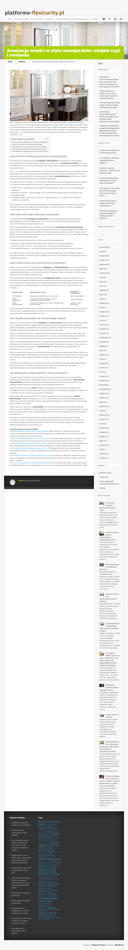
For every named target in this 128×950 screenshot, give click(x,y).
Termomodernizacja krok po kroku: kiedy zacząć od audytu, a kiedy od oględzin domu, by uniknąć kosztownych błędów (109, 781)
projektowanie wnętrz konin (53, 864)
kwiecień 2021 (104, 363)
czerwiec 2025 (104, 273)
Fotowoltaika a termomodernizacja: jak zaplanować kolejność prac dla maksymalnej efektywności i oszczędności (109, 116)
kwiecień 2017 (104, 454)
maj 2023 (102, 299)
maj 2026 (102, 251)
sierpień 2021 (103, 346)
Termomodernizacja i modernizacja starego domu (72, 19)
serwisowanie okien (47, 882)
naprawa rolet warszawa (45, 847)
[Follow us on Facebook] (109, 19)
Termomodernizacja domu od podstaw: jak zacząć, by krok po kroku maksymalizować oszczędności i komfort (109, 746)
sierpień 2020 (104, 398)
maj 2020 (102, 411)
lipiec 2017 (103, 441)
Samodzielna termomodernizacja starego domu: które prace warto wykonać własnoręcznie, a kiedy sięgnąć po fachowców (109, 82)
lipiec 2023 (103, 294)
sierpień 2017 (103, 436)
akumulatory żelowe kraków (49, 822)
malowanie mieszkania (43, 840)
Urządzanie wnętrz (43, 896)
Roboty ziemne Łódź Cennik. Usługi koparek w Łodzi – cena (21, 870)
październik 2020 (105, 389)
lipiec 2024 (103, 282)
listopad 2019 (104, 428)
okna (15, 171)
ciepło (23, 349)
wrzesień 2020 (104, 393)
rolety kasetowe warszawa (49, 873)
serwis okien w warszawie (44, 880)
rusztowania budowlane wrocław (48, 879)
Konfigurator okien (45, 838)
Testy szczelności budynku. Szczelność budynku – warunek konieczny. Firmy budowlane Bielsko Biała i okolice (20, 883)
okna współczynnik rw (49, 860)
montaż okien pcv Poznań (48, 844)
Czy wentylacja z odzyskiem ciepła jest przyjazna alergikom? (109, 160)
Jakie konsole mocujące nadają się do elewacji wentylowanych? (107, 203)
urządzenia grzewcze (53, 896)
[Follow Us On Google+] (121, 19)
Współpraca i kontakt (21, 19)
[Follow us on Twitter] (104, 19)
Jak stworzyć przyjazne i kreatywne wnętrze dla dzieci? (32, 463)
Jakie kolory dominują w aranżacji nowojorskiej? (27, 144)
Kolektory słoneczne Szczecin (49, 835)
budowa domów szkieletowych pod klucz (47, 825)
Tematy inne (49, 19)
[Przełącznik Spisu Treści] (46, 139)
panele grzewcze (46, 862)
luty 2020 (102, 423)
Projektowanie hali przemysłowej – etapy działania (19, 832)
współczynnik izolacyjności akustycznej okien (46, 905)
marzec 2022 (104, 316)
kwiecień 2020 (104, 415)
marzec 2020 (104, 419)
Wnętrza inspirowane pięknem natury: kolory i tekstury (32, 438)
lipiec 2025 (103, 269)
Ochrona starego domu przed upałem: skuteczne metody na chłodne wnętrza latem (109, 105)
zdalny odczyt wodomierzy (48, 918)
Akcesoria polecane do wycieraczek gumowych (109, 567)
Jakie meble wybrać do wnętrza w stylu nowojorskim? (29, 146)
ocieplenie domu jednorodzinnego (46, 850)
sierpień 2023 (104, 290)
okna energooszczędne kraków (46, 855)
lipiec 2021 (103, 350)
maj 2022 (102, 307)
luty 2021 (102, 372)
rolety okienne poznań (43, 876)
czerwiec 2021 (104, 355)
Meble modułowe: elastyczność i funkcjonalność (29, 431)
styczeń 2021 (104, 376)
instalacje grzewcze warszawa (47, 829)
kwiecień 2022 (104, 312)
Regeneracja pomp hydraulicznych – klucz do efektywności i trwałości (20, 910)
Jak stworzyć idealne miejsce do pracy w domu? (29, 448)
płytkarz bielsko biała (46, 867)
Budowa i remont (37, 19)
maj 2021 (102, 359)
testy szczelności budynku (48, 889)
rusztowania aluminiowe (49, 877)
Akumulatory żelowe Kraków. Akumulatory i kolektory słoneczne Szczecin (21, 921)
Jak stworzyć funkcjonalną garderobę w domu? (29, 443)
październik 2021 (105, 337)
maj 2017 (102, 449)
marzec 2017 (103, 458)
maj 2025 (102, 277)
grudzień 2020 (104, 380)
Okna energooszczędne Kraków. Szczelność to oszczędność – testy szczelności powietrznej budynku (19, 845)
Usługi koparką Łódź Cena (47, 900)
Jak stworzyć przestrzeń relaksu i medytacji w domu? (31, 455)
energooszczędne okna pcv (47, 827)
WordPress (119, 945)
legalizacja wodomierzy (52, 839)
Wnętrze (95, 19)
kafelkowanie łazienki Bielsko (48, 833)
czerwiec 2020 (104, 406)
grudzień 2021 (104, 329)
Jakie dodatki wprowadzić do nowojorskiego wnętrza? (29, 149)
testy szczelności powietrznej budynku (48, 893)
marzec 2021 (103, 368)
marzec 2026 (104, 260)
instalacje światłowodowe (44, 830)
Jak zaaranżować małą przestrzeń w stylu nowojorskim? (30, 151)
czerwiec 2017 (104, 445)
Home (9, 19)
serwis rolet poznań (48, 884)
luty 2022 (102, 320)
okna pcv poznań (50, 857)
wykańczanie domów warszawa (47, 916)
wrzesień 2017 (104, 432)
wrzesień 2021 (104, 342)
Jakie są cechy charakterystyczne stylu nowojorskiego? (30, 142)
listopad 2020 (104, 385)
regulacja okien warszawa (47, 870)
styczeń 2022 (104, 325)
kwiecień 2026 (104, 256)
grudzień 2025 (104, 264)
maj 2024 (102, 286)
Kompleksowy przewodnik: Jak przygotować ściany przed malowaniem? (108, 180)
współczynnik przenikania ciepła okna (48, 910)
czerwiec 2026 (104, 247)
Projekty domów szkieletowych (48, 865)
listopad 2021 (104, 333)
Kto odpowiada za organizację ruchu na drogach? (18, 931)
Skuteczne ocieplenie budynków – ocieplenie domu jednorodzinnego (109, 170)
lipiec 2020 (103, 402)
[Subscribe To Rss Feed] (115, 19)
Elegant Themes (98, 945)
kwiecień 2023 (104, 303)
